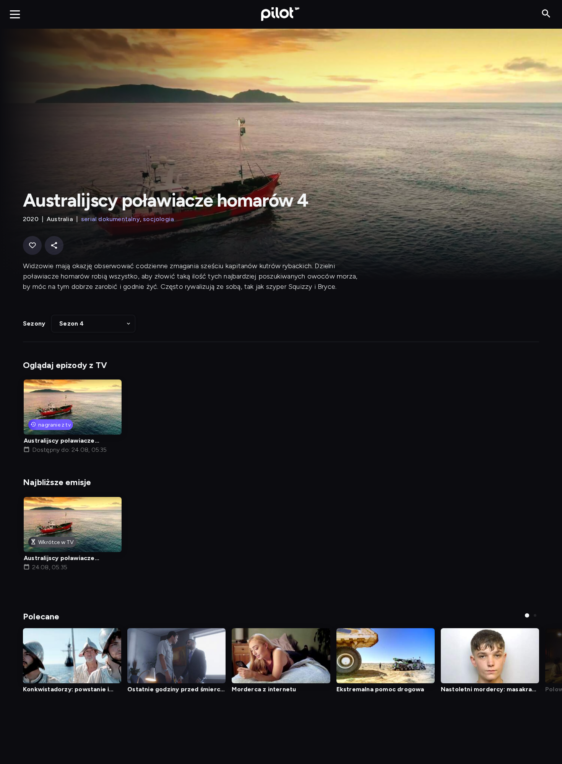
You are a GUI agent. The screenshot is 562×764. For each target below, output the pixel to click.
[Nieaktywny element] (72, 656)
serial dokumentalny (110, 219)
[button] (93, 323)
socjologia (158, 219)
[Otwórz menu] (14, 14)
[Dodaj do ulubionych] (32, 245)
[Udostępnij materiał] (54, 245)
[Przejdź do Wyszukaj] (546, 14)
